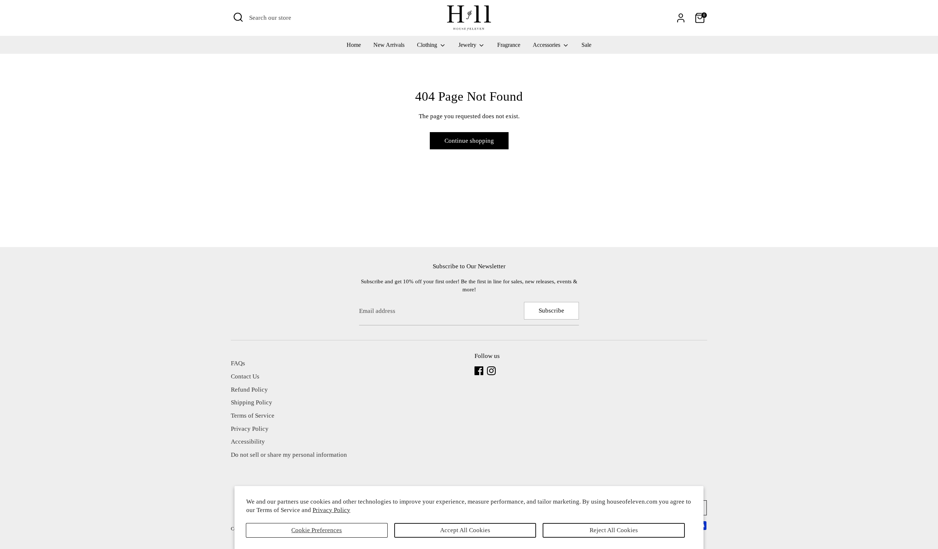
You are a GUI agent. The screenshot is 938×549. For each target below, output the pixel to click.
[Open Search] (238, 17)
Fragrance (508, 45)
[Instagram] (491, 370)
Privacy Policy (331, 510)
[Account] (680, 18)
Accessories (547, 45)
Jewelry (468, 45)
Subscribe (551, 310)
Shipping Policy (251, 402)
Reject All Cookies (614, 530)
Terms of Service (252, 415)
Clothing (428, 45)
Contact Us (245, 376)
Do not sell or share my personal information (289, 454)
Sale (586, 45)
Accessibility (248, 441)
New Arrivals (389, 45)
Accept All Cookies (465, 530)
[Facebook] (478, 370)
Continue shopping (469, 140)
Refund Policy (249, 389)
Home (354, 45)
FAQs (238, 363)
